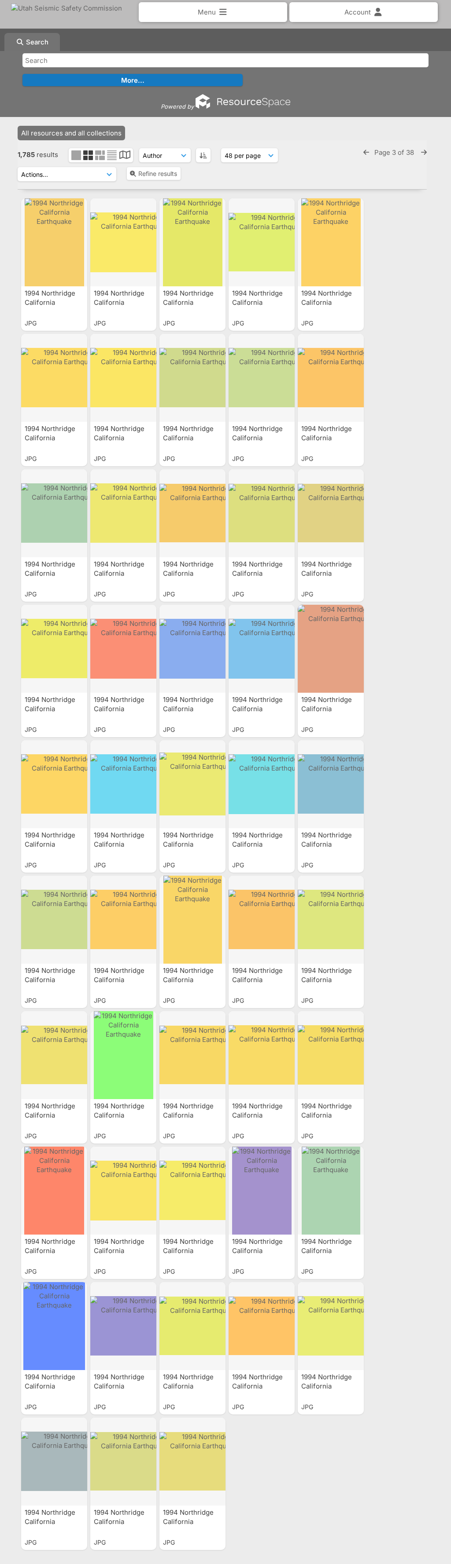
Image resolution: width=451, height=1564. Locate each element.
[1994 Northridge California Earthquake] (54, 242)
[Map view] (124, 156)
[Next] (424, 152)
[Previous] (366, 152)
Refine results (157, 173)
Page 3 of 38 (395, 152)
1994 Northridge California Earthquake (50, 302)
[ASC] (203, 155)
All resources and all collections (71, 133)
